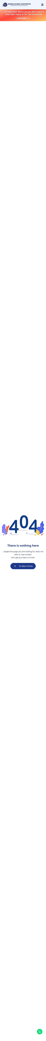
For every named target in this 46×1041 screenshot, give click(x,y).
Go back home (26, 566)
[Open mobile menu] (42, 5)
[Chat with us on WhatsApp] (40, 1032)
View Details (21, 18)
